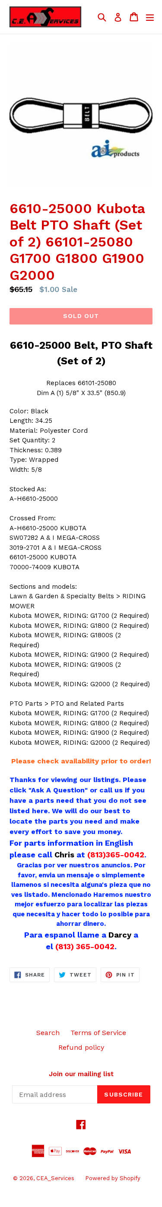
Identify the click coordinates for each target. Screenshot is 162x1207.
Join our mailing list (81, 1074)
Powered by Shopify (112, 1178)
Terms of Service (98, 1033)
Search (48, 1033)
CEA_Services (55, 1178)
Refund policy (81, 1047)
